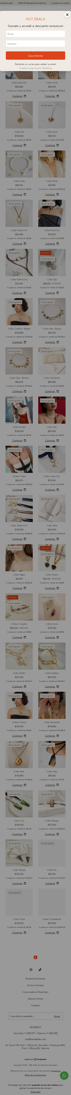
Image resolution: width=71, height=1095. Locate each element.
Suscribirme (35, 55)
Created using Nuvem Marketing (35, 68)
